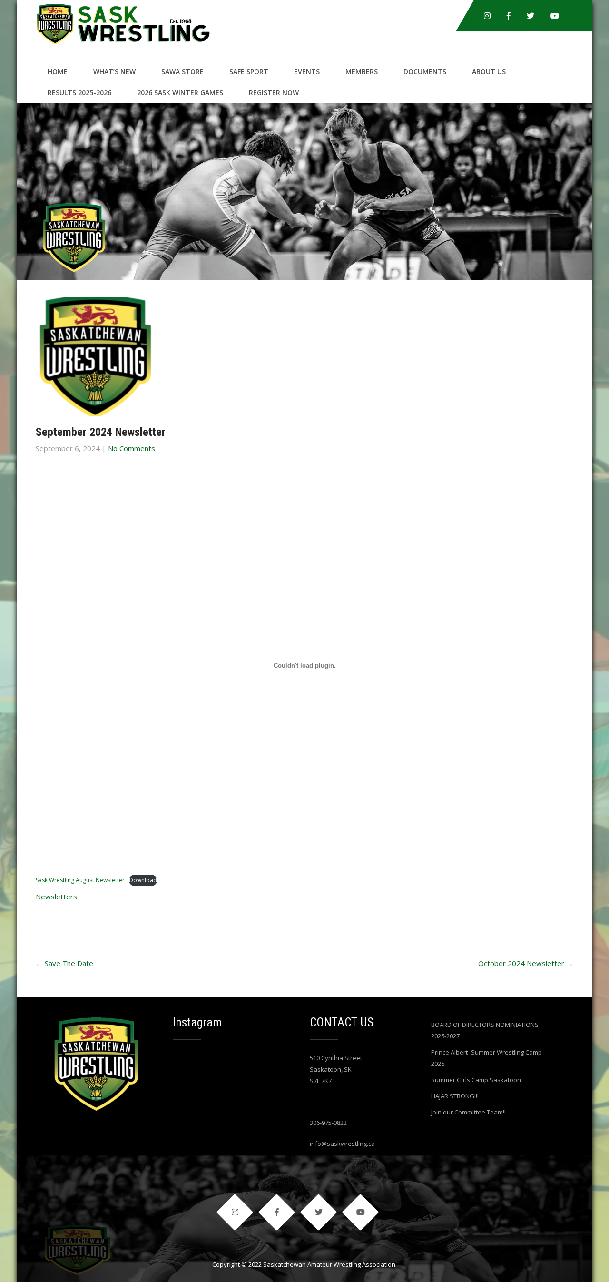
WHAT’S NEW (114, 71)
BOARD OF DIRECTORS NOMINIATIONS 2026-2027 (485, 1030)
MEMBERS (361, 71)
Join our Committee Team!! (468, 1112)
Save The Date (64, 963)
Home (58, 71)
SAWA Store (182, 71)
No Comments (131, 448)
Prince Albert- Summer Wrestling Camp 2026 (486, 1058)
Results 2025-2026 (79, 92)
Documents (424, 71)
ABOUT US (489, 71)
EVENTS (307, 71)
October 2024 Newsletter (525, 963)
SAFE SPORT (248, 71)
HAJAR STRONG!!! (455, 1096)
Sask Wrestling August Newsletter (80, 880)
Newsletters (56, 896)
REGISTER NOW (274, 92)
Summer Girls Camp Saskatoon (476, 1079)
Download (143, 880)
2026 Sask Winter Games (180, 92)
